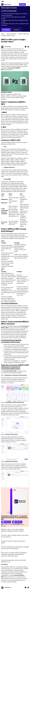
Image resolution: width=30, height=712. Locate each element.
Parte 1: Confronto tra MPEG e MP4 (11, 94)
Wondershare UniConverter (21, 331)
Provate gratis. (18, 521)
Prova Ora (22, 4)
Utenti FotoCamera (11, 34)
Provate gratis (7, 521)
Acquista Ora (16, 29)
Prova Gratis (6, 29)
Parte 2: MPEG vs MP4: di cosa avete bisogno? (14, 96)
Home (2, 34)
